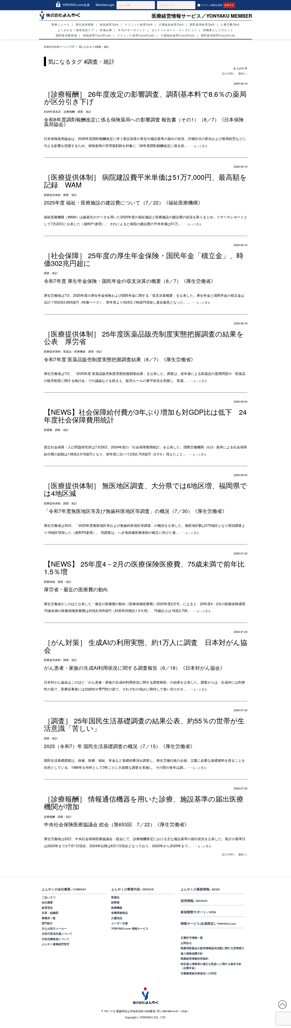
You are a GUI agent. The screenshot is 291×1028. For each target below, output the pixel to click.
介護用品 (116, 918)
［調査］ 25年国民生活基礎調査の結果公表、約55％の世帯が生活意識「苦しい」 (144, 724)
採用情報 (194, 900)
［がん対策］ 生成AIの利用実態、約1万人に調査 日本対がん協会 (145, 646)
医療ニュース (61, 24)
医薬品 (115, 897)
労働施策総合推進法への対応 (199, 973)
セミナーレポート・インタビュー (174, 30)
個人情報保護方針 (192, 953)
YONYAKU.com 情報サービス (129, 928)
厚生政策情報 (85, 24)
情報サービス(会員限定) (208, 923)
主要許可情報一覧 (192, 938)
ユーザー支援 (119, 923)
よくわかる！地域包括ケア (76, 30)
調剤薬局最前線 (66, 35)
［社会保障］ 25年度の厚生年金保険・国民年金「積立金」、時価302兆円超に (143, 259)
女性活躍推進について (55, 939)
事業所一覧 (49, 918)
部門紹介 (47, 923)
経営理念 (47, 908)
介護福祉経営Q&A (171, 24)
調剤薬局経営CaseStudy (218, 35)
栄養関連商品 (119, 913)
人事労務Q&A (229, 24)
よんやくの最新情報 (200, 889)
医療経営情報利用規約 (194, 958)
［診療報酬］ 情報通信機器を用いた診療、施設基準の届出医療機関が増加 (143, 802)
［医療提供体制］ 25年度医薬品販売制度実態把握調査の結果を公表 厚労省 (144, 337)
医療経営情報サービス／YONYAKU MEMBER (202, 15)
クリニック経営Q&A (139, 24)
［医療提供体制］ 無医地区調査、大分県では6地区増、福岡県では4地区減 (145, 489)
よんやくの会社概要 (64, 889)
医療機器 (116, 908)
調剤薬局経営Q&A (202, 24)
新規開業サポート (198, 912)
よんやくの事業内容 (132, 889)
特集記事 (106, 30)
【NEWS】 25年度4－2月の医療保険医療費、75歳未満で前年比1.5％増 (144, 567)
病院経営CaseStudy (97, 35)
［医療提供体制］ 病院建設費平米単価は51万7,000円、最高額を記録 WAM (145, 180)
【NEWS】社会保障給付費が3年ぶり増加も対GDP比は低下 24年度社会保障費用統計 (145, 415)
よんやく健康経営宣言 (55, 944)
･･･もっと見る (198, 146)
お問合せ (186, 943)
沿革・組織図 (50, 913)
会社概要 (47, 902)
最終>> (241, 73)
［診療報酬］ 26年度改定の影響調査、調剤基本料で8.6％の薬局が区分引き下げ (145, 97)
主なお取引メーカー (54, 928)
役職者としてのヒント (218, 30)
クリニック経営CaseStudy (136, 35)
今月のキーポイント (132, 30)
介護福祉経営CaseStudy (178, 35)
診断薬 (115, 902)
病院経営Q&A (109, 24)
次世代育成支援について (57, 934)
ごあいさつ (49, 897)
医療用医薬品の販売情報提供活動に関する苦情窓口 (212, 948)
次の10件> (228, 73)
